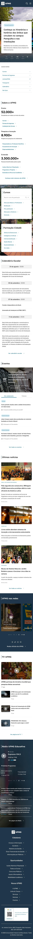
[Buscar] (26, 197)
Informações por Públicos (15, 854)
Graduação (7, 205)
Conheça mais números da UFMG (15, 178)
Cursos (4, 71)
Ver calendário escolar (15, 353)
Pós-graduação (8, 209)
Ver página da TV (15, 734)
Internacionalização (9, 238)
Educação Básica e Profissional (13, 202)
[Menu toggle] (30, 3)
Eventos (15, 900)
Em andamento (9, 396)
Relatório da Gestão (15, 848)
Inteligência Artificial (10, 235)
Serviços (5, 90)
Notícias (15, 897)
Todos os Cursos (15, 868)
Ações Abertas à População (15, 865)
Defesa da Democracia (10, 232)
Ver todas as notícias (15, 588)
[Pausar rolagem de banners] (27, 57)
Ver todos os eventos (15, 447)
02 (12, 56)
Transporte (5, 83)
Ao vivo (11, 752)
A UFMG (15, 888)
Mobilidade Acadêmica (15, 877)
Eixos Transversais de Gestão (15, 851)
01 (6, 56)
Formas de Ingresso (8, 75)
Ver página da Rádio (15, 820)
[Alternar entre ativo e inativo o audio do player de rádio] (9, 760)
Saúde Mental (8, 242)
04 (23, 56)
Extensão (6, 215)
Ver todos (6, 248)
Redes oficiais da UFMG (15, 646)
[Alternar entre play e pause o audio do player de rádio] (3, 755)
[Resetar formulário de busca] (28, 197)
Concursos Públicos (15, 871)
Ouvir (4, 794)
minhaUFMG (6, 79)
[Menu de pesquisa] (26, 3)
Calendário (5, 86)
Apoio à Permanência (15, 874)
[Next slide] (23, 634)
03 (17, 56)
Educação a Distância (10, 212)
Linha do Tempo (15, 891)
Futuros (24, 396)
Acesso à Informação (15, 843)
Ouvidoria (15, 846)
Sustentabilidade (9, 245)
